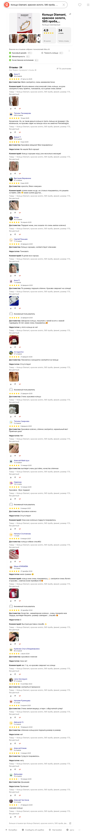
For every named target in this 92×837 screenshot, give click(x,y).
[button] (13, 38)
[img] (14, 79)
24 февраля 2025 (27, 244)
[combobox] (35, 5)
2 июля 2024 (25, 654)
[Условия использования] (69, 51)
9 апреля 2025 (26, 705)
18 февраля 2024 (26, 727)
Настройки (57, 830)
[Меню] (88, 4)
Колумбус (13, 830)
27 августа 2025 (26, 79)
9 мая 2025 (24, 142)
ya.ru (72, 830)
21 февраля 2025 (26, 357)
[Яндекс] (6, 4)
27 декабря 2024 (26, 571)
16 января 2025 (26, 779)
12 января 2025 (26, 487)
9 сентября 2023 (26, 684)
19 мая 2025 (25, 118)
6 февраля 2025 (26, 426)
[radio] (10, 108)
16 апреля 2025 (26, 222)
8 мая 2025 (24, 183)
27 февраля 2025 (26, 805)
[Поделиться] (70, 14)
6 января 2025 (26, 538)
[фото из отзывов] (14, 101)
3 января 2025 (26, 753)
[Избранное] (79, 4)
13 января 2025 (26, 465)
